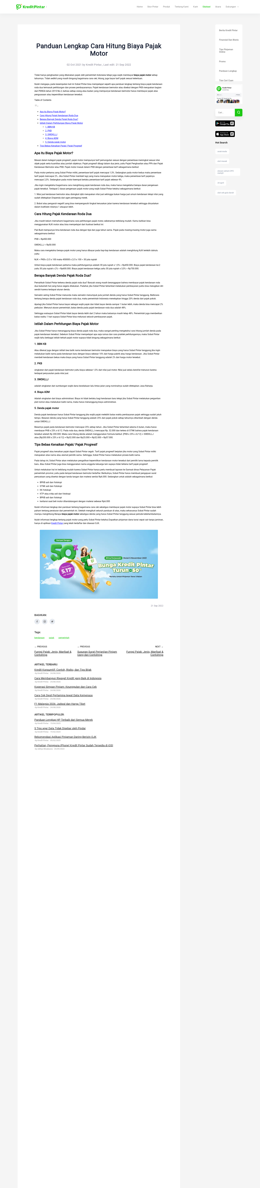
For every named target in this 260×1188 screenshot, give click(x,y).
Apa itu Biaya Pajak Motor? (53, 111)
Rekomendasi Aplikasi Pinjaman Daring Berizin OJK (65, 736)
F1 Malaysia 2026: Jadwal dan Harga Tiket (59, 703)
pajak (51, 638)
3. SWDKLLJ (51, 134)
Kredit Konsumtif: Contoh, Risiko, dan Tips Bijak (62, 669)
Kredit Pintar (57, 523)
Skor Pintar (152, 7)
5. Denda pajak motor (55, 142)
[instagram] (44, 623)
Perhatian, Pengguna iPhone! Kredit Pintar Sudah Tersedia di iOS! (73, 745)
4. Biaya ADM (51, 138)
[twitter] (52, 623)
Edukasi (207, 7)
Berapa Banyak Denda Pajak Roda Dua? (59, 119)
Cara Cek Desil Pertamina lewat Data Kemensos (63, 695)
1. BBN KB (50, 127)
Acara (218, 7)
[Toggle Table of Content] (36, 106)
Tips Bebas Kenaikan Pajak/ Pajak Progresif (61, 146)
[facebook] (37, 623)
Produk (166, 7)
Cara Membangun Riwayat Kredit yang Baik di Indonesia (67, 678)
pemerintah (63, 638)
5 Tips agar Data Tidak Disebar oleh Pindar (60, 728)
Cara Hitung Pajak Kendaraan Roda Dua (59, 115)
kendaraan (39, 638)
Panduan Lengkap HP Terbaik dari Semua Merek (63, 719)
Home (140, 7)
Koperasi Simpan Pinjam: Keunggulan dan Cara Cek (65, 686)
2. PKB (48, 130)
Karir (195, 7)
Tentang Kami (181, 7)
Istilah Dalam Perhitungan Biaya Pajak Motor (61, 123)
